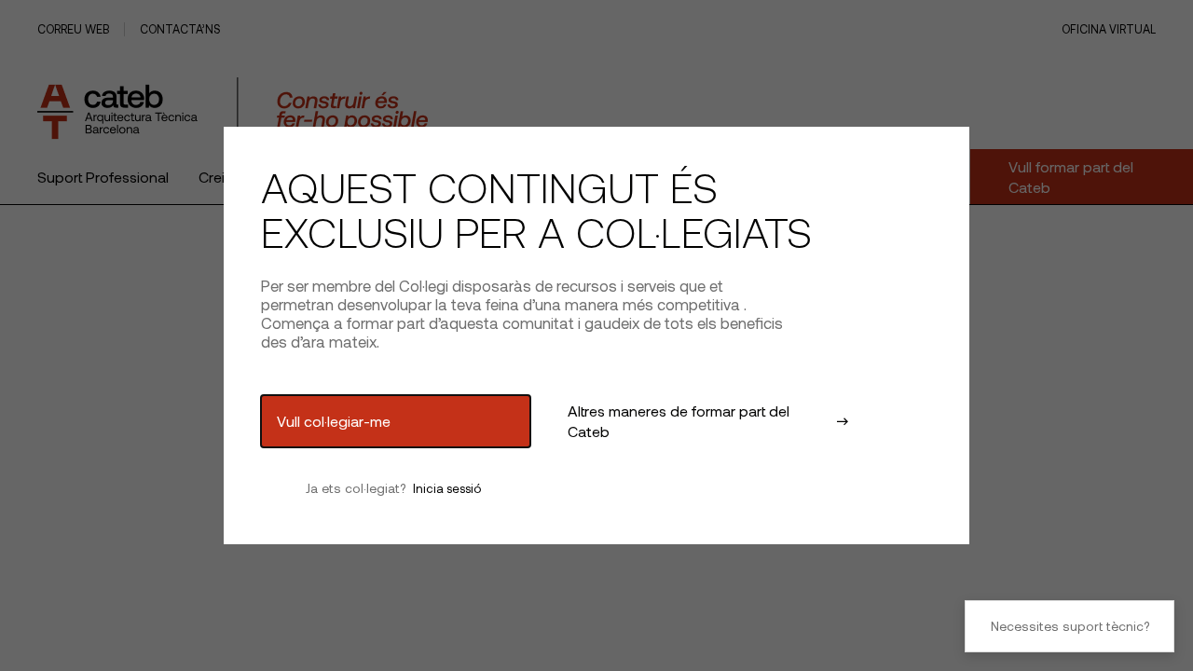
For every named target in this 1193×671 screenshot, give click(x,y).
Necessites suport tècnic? (1070, 626)
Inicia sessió (447, 488)
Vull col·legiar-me (334, 421)
